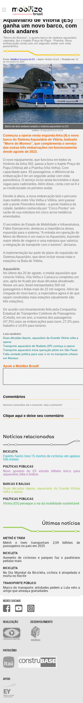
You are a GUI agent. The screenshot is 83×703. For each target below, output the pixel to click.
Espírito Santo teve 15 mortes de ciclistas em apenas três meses (41, 457)
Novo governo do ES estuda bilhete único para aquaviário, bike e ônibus (41, 472)
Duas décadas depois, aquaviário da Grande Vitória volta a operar (41, 490)
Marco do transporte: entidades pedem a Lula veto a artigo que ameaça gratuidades (41, 589)
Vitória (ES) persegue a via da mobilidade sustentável (41, 503)
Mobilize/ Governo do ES (22, 59)
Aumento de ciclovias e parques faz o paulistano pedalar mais (41, 559)
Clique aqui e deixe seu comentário (33, 416)
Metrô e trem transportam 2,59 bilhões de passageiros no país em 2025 (41, 544)
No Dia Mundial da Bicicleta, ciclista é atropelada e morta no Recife (41, 574)
